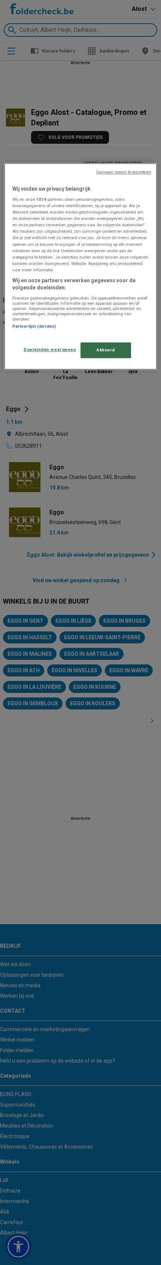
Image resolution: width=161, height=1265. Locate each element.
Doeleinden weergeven (50, 349)
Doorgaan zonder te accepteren (123, 172)
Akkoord (106, 350)
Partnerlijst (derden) (34, 326)
